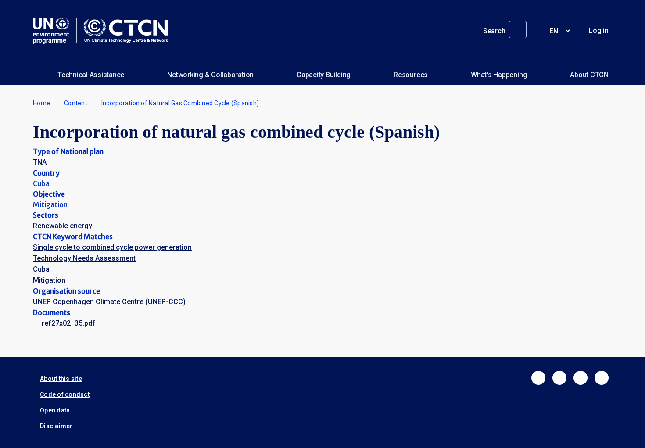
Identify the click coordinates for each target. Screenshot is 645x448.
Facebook (538, 378)
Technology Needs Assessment (84, 258)
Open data (55, 410)
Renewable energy (62, 226)
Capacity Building (324, 75)
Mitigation (49, 280)
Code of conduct (65, 394)
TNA (40, 162)
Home (41, 103)
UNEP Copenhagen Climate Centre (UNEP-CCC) (109, 301)
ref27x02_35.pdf (68, 323)
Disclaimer (56, 426)
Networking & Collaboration (210, 75)
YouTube (601, 378)
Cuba (41, 269)
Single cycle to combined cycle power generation (112, 247)
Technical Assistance (90, 75)
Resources (411, 75)
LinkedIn (580, 378)
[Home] (104, 31)
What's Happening (499, 75)
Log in (599, 30)
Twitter (559, 378)
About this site (61, 378)
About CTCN (589, 75)
